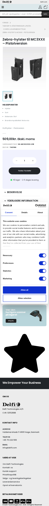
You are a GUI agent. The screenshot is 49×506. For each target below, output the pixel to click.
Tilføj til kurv (24, 171)
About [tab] (40, 212)
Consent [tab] (9, 212)
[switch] (42, 263)
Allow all (24, 290)
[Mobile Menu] (3, 7)
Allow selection (24, 298)
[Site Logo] (7, 2)
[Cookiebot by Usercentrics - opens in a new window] (35, 205)
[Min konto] (40, 7)
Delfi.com (43, 2)
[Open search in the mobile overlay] (24, 13)
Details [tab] (24, 212)
